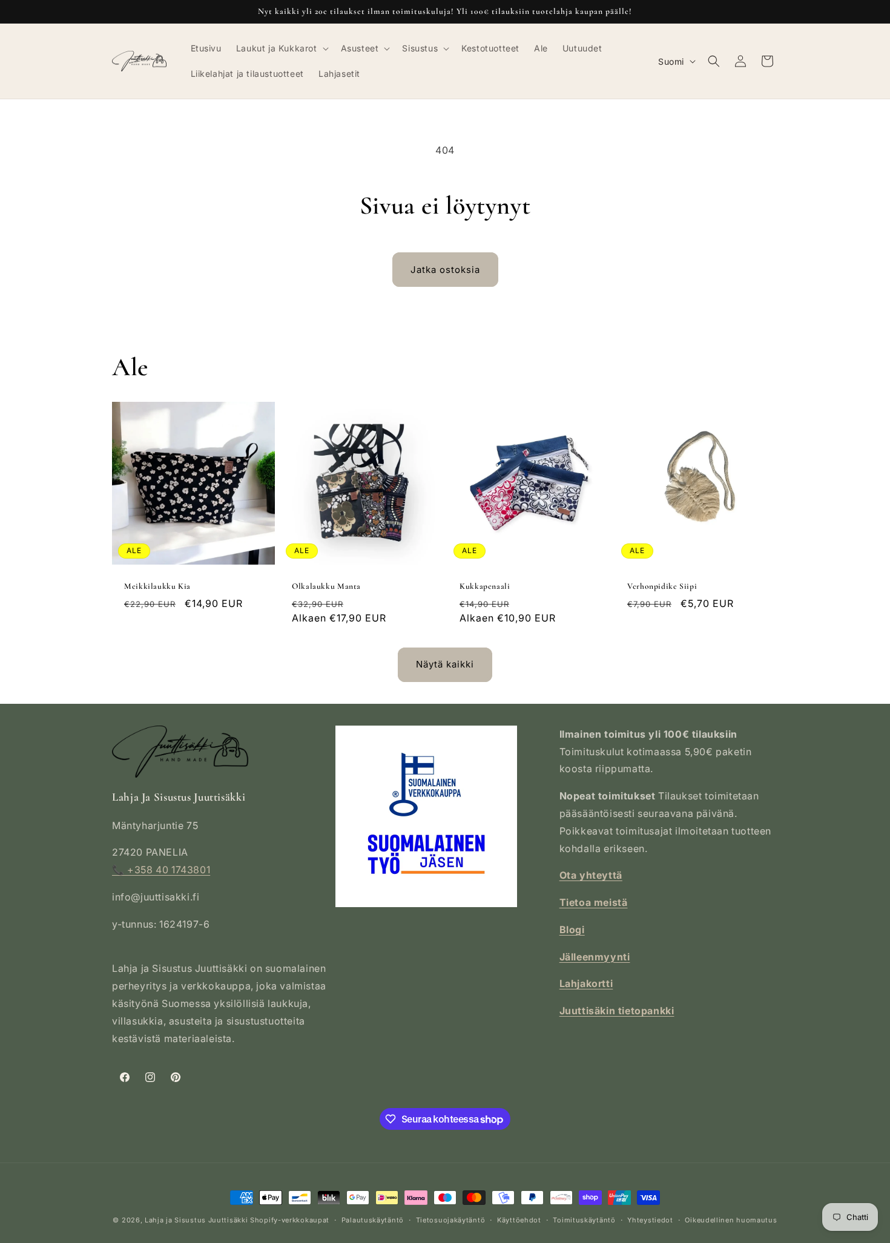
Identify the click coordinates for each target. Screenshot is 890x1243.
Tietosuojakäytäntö (451, 1220)
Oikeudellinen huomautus (731, 1220)
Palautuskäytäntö (372, 1220)
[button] (281, 48)
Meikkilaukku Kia (157, 586)
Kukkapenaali (485, 586)
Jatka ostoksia (445, 269)
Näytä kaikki (445, 664)
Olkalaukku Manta (326, 586)
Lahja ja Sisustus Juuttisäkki (196, 1220)
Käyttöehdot (519, 1220)
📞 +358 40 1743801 (161, 870)
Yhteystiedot (650, 1220)
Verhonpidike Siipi (662, 586)
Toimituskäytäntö (584, 1220)
